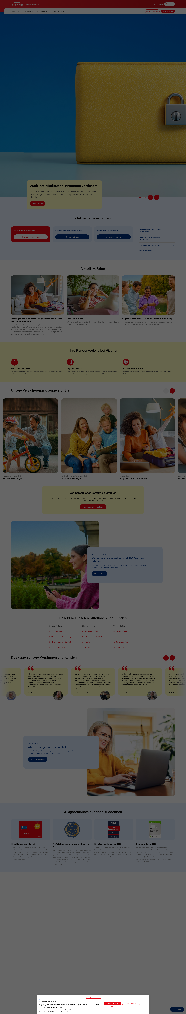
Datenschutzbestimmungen (93, 997)
